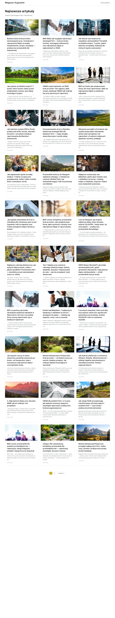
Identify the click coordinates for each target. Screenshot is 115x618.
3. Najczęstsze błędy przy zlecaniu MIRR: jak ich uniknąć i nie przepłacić (21, 403)
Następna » (61, 473)
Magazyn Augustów (14, 2)
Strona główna (105, 3)
